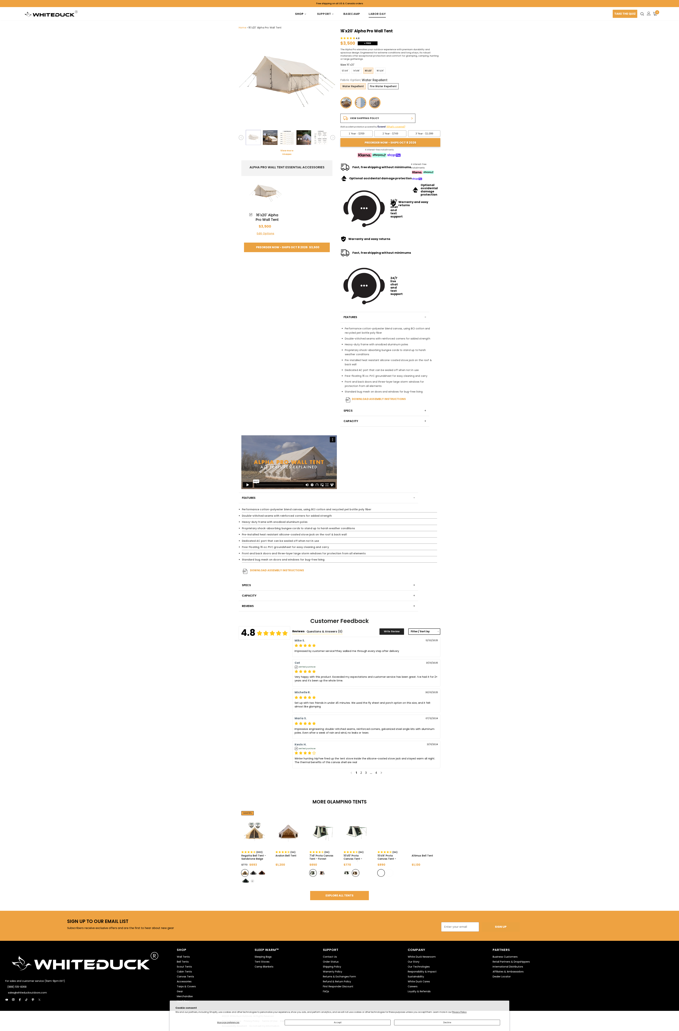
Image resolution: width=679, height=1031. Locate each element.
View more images (286, 152)
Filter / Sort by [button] (420, 631)
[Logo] (51, 13)
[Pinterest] (33, 1000)
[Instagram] (13, 1000)
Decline (447, 1022)
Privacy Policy (459, 1011)
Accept (337, 1022)
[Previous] (241, 137)
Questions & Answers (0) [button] (325, 631)
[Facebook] (20, 1000)
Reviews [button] (298, 631)
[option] (287, 78)
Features (350, 317)
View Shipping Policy (364, 118)
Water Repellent (353, 86)
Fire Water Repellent (383, 86)
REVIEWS (248, 606)
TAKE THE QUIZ (625, 14)
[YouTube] (7, 1000)
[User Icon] (649, 13)
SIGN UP (500, 927)
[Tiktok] (26, 1000)
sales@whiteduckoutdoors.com (27, 992)
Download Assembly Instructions (379, 399)
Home (242, 27)
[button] (350, 38)
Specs (348, 411)
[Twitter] (39, 1000)
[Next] (332, 137)
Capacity (351, 421)
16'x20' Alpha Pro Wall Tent (265, 27)
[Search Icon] (642, 14)
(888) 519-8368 (17, 987)
